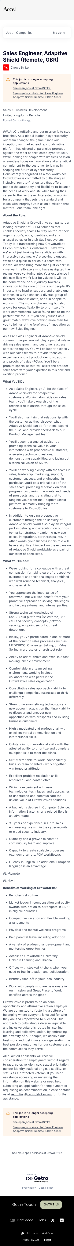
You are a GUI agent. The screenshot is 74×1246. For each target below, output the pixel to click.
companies (24, 32)
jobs (9, 32)
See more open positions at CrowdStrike (37, 1152)
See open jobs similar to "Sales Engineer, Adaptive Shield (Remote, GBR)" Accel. (38, 95)
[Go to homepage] (9, 9)
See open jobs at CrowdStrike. (32, 88)
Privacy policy (28, 1187)
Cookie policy (46, 1187)
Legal (47, 1240)
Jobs (42, 1220)
